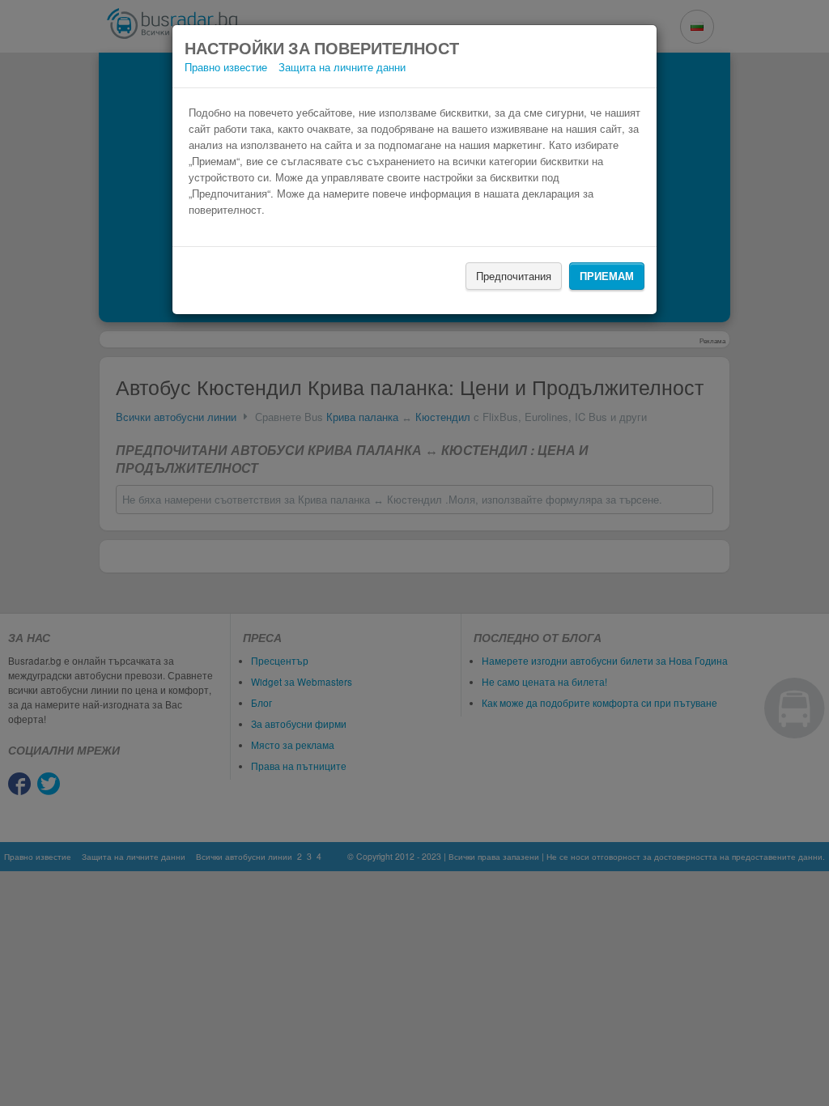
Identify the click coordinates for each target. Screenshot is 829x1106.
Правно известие (226, 66)
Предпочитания (513, 275)
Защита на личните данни (342, 66)
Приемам (607, 275)
